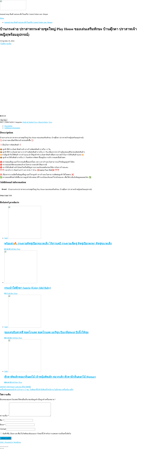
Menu (2, 18)
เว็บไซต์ (3, 429)
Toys (50, 122)
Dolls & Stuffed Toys (30, 122)
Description (8, 126)
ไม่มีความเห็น (6, 44)
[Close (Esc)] (1, 446)
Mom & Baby (43, 122)
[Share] (3, 446)
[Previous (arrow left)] (1, 448)
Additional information (12, 128)
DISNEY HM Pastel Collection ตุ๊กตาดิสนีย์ (15, 387)
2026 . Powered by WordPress (10, 442)
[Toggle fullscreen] (5, 446)
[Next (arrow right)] (3, 448)
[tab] (76, 126)
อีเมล (2, 425)
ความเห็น (4, 416)
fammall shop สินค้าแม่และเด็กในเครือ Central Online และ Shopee (28, 22)
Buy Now (4, 120)
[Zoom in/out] (7, 446)
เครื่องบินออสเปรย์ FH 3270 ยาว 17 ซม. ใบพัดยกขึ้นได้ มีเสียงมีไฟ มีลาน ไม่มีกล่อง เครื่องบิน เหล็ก (36, 389)
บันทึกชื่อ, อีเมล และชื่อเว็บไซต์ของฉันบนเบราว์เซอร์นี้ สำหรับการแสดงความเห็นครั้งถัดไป (37, 434)
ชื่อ (2, 420)
